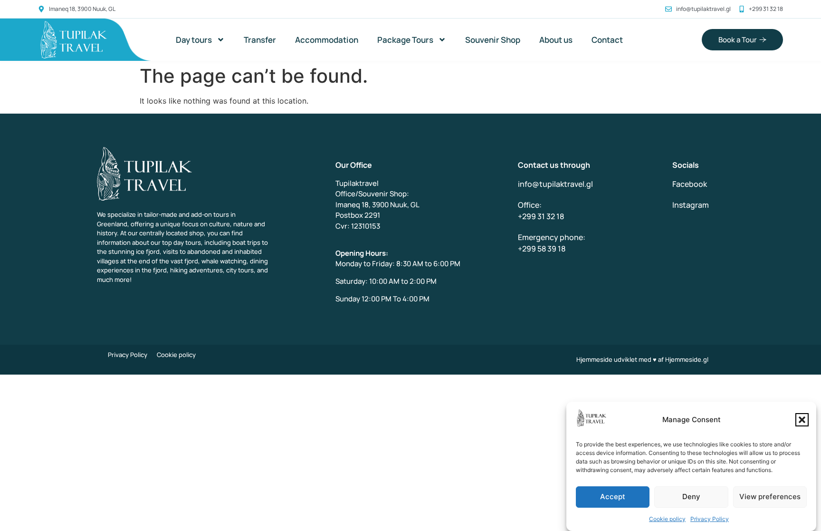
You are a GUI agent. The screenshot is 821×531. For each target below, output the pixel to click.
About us (556, 39)
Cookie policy (667, 518)
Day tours (194, 39)
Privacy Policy (709, 518)
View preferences (770, 497)
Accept (612, 497)
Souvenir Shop (492, 39)
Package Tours (405, 39)
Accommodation (326, 39)
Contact (607, 39)
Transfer (260, 39)
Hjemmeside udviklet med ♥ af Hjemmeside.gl (642, 359)
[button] (802, 420)
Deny (691, 497)
